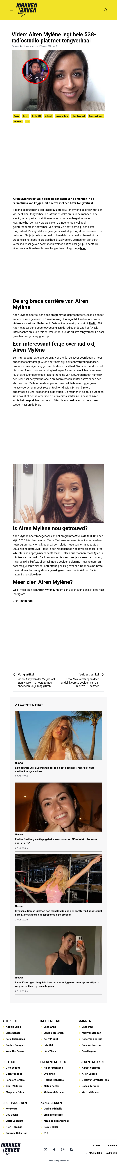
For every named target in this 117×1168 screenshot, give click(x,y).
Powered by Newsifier (58, 1161)
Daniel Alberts (25, 46)
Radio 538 (36, 116)
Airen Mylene (62, 116)
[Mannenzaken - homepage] (26, 9)
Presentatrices (95, 116)
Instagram (26, 600)
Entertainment (79, 116)
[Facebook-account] (54, 1149)
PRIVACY (112, 1145)
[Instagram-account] (63, 1149)
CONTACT (98, 1145)
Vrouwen (18, 121)
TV (27, 121)
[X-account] (46, 1149)
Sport (25, 116)
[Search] (105, 10)
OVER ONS (111, 1153)
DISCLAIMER (95, 1153)
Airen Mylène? (46, 589)
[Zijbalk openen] (11, 10)
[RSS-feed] (71, 1149)
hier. (83, 248)
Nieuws (19, 762)
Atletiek (48, 116)
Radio (16, 116)
